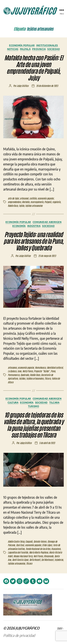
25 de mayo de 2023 (47, 255)
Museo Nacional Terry (22, 556)
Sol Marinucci (47, 559)
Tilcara (48, 378)
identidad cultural (55, 367)
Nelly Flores (27, 371)
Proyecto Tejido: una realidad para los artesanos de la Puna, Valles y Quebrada (33, 240)
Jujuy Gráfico (22, 85)
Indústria (34, 226)
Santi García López (20, 559)
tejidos (22, 378)
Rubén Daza (13, 205)
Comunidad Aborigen (47, 222)
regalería (56, 201)
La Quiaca (12, 371)
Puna (53, 371)
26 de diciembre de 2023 (47, 85)
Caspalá (28, 541)
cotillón (32, 198)
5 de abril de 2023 (47, 442)
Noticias (12, 49)
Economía (19, 226)
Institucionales (47, 45)
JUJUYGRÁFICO (27, 628)
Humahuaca (40, 367)
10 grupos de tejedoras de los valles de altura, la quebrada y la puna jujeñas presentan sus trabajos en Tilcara (34, 424)
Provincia (39, 49)
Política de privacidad (19, 635)
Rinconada (48, 556)
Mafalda (25, 201)
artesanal (24, 198)
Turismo (33, 406)
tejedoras (58, 559)
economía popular (46, 198)
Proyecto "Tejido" (42, 371)
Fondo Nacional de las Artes (38, 548)
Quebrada (24, 374)
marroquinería (36, 201)
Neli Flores (38, 556)
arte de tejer (13, 198)
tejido (21, 205)
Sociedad (53, 49)
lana (19, 371)
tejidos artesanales (33, 205)
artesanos (12, 367)
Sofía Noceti (34, 559)
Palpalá (25, 49)
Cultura (13, 402)
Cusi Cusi (20, 545)
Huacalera (55, 548)
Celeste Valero (40, 541)
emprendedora (14, 201)
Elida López (47, 545)
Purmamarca (13, 374)
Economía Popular (22, 45)
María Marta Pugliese (38, 552)
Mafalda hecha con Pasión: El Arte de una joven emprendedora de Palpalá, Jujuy (33, 67)
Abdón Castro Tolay (16, 541)
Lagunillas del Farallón (18, 552)
